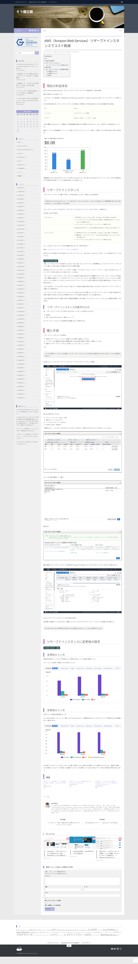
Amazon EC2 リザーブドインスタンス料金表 (62, 249)
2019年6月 (20, 334)
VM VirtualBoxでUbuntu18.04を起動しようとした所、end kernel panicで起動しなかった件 (27, 100)
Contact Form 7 (44, 930)
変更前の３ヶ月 (52, 71)
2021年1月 (20, 263)
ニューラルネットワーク (108, 932)
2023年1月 (20, 188)
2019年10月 (21, 319)
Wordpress (21, 164)
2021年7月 (20, 240)
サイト (46, 892)
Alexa (17, 930)
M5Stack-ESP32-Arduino (25, 149)
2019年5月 (20, 338)
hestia (79, 930)
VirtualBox (32, 932)
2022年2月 (20, 214)
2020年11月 (21, 270)
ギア (47, 932)
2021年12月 (21, 221)
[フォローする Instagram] (38, 30)
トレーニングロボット (95, 932)
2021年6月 (20, 244)
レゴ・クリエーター (95, 935)
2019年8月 (20, 326)
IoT (89, 929)
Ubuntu (25, 932)
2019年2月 (20, 349)
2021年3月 (20, 255)
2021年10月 (21, 229)
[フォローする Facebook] (35, 30)
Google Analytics (60, 930)
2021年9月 (20, 233)
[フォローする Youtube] (30, 30)
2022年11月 (21, 191)
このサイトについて (21, 2)
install (86, 930)
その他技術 (21, 168)
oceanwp (99, 930)
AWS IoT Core (37, 930)
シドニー (50, 932)
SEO (19, 161)
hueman (83, 930)
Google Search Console (71, 930)
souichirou (48, 52)
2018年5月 (20, 383)
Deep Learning (22, 146)
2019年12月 (21, 311)
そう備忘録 (24, 11)
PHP (102, 930)
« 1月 (17, 131)
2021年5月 (20, 248)
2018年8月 (20, 371)
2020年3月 (20, 300)
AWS (44, 31)
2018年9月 (20, 368)
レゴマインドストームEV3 (77, 934)
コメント (48, 876)
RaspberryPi (21, 157)
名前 (46, 887)
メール (85, 887)
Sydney (116, 930)
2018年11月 (21, 360)
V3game (36, 411)
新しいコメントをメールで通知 (53, 900)
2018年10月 (21, 364)
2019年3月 (20, 345)
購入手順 (48, 67)
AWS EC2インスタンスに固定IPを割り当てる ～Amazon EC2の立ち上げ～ (81, 782)
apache (27, 930)
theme (19, 932)
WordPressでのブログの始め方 (38, 2)
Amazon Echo (22, 930)
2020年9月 (20, 278)
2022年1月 (20, 218)
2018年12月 (21, 356)
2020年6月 (20, 289)
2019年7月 (20, 330)
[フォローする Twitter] (33, 30)
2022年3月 (20, 210)
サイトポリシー (53, 2)
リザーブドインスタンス (53, 63)
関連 (49, 75)
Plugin (105, 930)
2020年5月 (20, 293)
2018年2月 (20, 394)
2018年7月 (20, 375)
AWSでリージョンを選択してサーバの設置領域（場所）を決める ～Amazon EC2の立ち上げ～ (54, 783)
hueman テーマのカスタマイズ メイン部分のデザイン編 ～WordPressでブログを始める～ (57, 853)
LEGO (94, 929)
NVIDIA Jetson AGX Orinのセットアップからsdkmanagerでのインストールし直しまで (27, 66)
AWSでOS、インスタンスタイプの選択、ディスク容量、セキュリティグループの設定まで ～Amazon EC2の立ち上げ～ (106, 783)
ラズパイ (54, 934)
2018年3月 (20, 390)
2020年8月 (20, 281)
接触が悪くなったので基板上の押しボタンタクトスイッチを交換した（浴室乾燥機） (27, 76)
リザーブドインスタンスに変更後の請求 (57, 69)
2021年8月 (20, 236)
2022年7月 (20, 195)
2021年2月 (20, 259)
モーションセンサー (37, 935)
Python (20, 153)
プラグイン (117, 932)
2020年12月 (21, 266)
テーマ (76, 932)
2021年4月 (20, 251)
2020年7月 (20, 285)
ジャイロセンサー (56, 932)
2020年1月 (20, 308)
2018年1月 (20, 398)
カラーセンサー (40, 932)
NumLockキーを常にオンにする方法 (28, 442)
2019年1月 (20, 353)
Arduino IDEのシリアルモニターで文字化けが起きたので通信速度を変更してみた (27, 419)
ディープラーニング (83, 932)
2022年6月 (20, 199)
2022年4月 (20, 206)
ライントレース (46, 935)
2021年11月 (21, 225)
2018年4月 (20, 386)
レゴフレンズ (60, 935)
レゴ (19, 172)
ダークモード (71, 932)
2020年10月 (21, 274)
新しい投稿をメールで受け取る (53, 905)
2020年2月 (20, 304)
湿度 (111, 935)
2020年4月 (20, 296)
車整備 (19, 176)
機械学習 (104, 935)
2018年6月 (20, 379)
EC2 (48, 796)
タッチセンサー (64, 932)
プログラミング (24, 934)
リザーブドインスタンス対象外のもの (58, 65)
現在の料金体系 (50, 61)
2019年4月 (20, 341)
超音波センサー (116, 935)
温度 (108, 935)
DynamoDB (50, 930)
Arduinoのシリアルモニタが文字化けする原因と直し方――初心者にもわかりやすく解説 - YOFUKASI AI (27, 423)
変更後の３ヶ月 (52, 73)
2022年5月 (20, 203)
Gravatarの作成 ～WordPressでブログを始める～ (83, 852)
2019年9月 (20, 323)
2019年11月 (21, 315)
